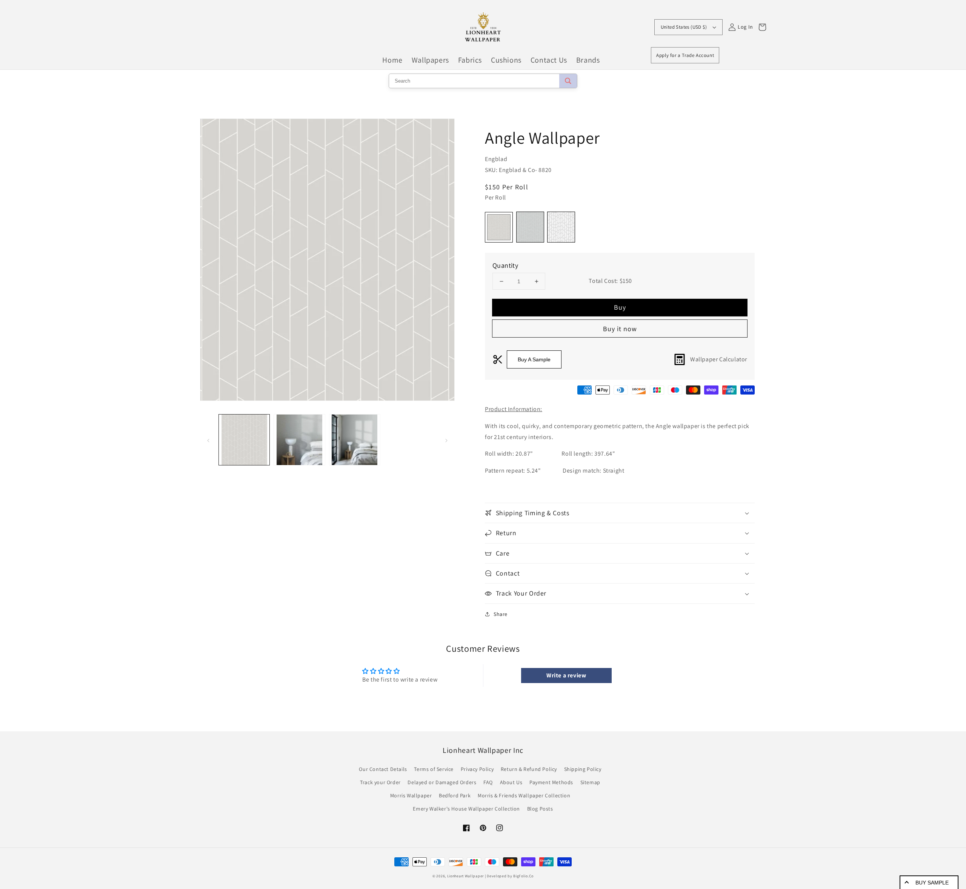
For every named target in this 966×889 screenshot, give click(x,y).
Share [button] (501, 614)
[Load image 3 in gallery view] (354, 439)
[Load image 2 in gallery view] (299, 439)
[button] (620, 513)
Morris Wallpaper (411, 795)
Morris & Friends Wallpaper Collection (524, 795)
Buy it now (620, 328)
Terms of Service (434, 769)
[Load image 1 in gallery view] (244, 439)
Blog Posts (540, 808)
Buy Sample (932, 883)
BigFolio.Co (523, 876)
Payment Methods (551, 782)
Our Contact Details (383, 769)
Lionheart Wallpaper (465, 876)
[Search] (568, 81)
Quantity (505, 265)
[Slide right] (446, 439)
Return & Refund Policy (529, 769)
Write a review (566, 675)
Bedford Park (455, 795)
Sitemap (590, 782)
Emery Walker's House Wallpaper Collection (466, 808)
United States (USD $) (684, 27)
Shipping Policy (582, 769)
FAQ (488, 782)
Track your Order (380, 782)
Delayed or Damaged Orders (442, 782)
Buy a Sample (534, 359)
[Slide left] (208, 439)
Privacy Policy (477, 769)
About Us (511, 782)
